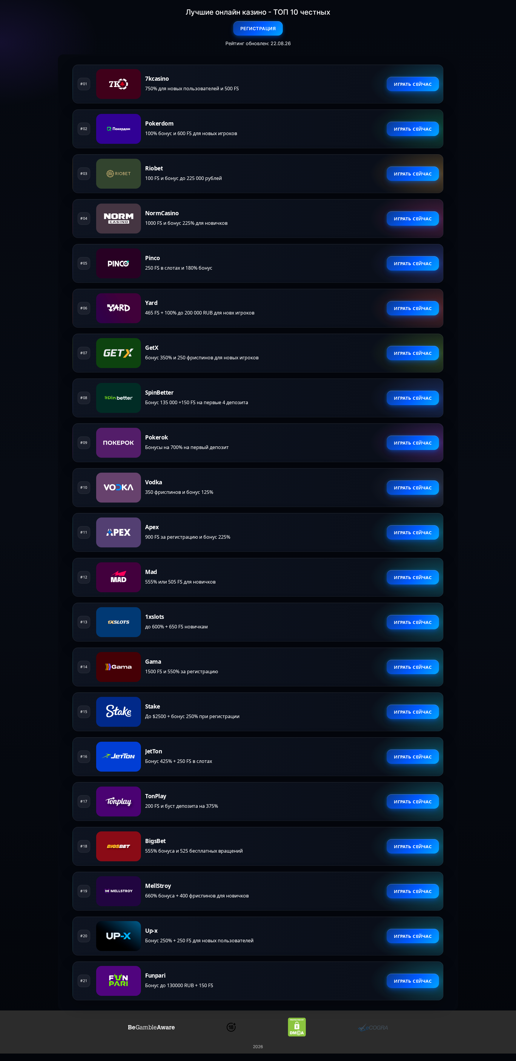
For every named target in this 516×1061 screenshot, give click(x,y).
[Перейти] (151, 1027)
